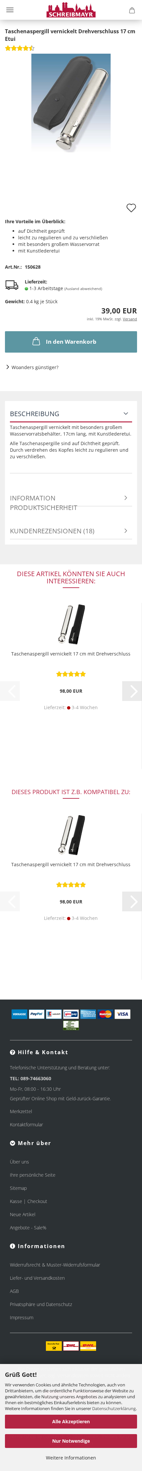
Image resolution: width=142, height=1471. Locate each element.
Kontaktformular (26, 1124)
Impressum (21, 1317)
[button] (132, 691)
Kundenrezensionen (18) (52, 530)
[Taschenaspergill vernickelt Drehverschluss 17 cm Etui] (71, 102)
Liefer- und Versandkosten (37, 1278)
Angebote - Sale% (28, 1227)
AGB (14, 1291)
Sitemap (18, 1188)
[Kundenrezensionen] (20, 50)
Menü (10, 10)
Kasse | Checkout (28, 1201)
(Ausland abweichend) (83, 288)
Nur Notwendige (71, 1441)
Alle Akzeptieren (71, 1421)
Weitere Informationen (71, 1458)
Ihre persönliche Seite (32, 1175)
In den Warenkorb (71, 341)
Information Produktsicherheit (43, 500)
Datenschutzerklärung (114, 1408)
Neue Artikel (22, 1214)
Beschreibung (34, 413)
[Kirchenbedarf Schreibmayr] (71, 10)
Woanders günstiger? (35, 367)
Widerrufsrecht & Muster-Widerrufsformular (55, 1265)
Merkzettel (21, 1111)
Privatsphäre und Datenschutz (41, 1304)
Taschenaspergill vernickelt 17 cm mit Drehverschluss (70, 654)
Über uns (19, 1162)
